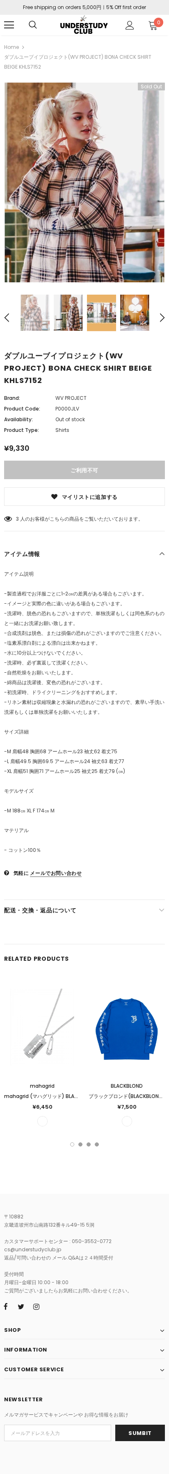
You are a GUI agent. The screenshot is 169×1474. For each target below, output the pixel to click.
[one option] (42, 1121)
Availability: (18, 419)
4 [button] (97, 1144)
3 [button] (89, 1144)
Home (11, 47)
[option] (84, 182)
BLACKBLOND (127, 1085)
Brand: (12, 397)
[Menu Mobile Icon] (9, 25)
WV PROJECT (71, 397)
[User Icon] (130, 25)
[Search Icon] (33, 25)
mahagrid (42, 1085)
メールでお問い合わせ (56, 873)
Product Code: (22, 408)
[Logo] (83, 24)
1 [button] (72, 1144)
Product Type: (21, 430)
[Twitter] (21, 1306)
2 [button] (80, 1144)
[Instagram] (36, 1306)
